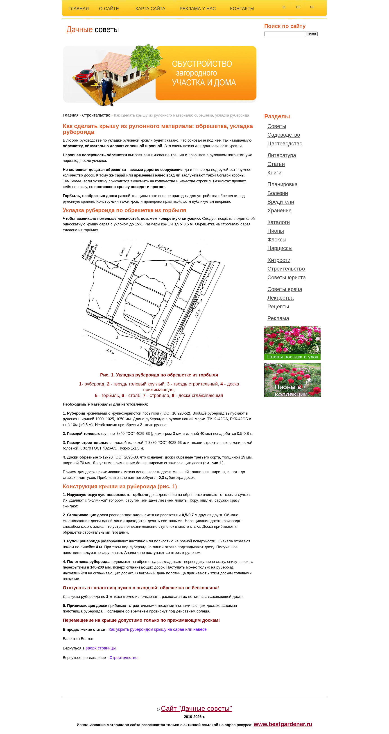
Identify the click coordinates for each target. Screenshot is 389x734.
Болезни (277, 193)
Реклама (278, 318)
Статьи (276, 164)
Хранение (279, 210)
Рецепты (278, 306)
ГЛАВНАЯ (78, 8)
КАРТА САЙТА (150, 8)
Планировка (282, 184)
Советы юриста (286, 277)
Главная (71, 115)
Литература (281, 155)
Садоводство (283, 135)
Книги (274, 173)
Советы (276, 126)
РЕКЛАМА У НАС (198, 8)
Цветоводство (284, 143)
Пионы (275, 231)
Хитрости (278, 260)
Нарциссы (279, 248)
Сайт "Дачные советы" (196, 708)
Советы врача (284, 289)
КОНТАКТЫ (242, 8)
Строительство (96, 115)
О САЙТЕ (109, 8)
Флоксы (276, 239)
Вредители (280, 202)
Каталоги (278, 222)
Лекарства (280, 298)
